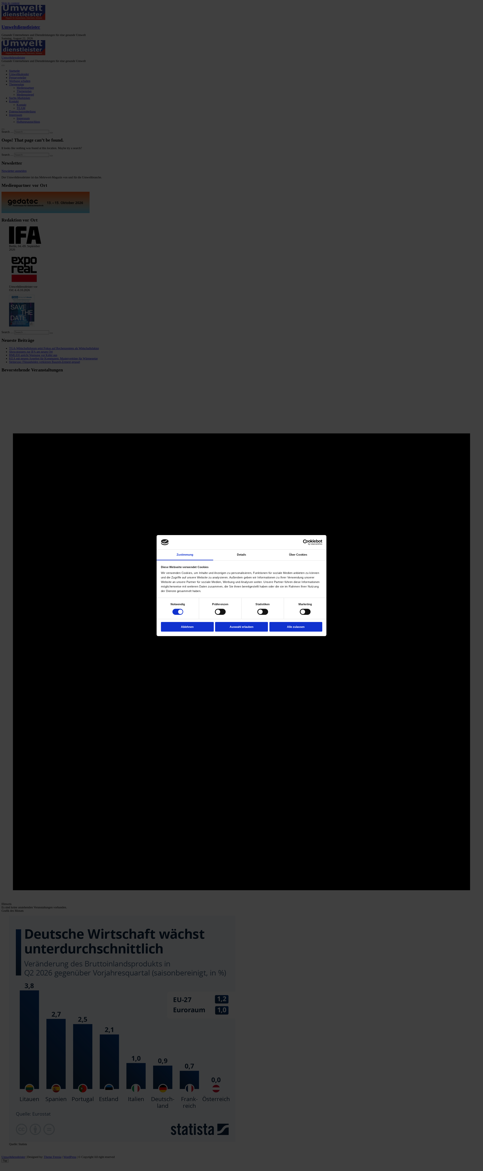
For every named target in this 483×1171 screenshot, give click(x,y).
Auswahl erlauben (241, 626)
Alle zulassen (296, 626)
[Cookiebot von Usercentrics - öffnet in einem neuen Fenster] (305, 542)
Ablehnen (187, 626)
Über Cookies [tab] (298, 554)
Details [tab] (241, 554)
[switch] (220, 612)
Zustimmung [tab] (185, 554)
